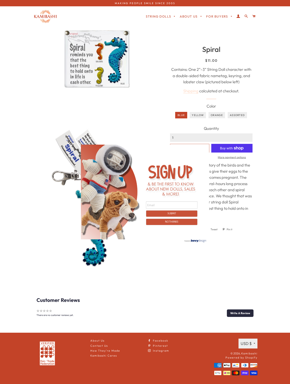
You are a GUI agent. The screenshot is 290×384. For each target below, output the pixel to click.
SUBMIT (171, 213)
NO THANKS (171, 221)
